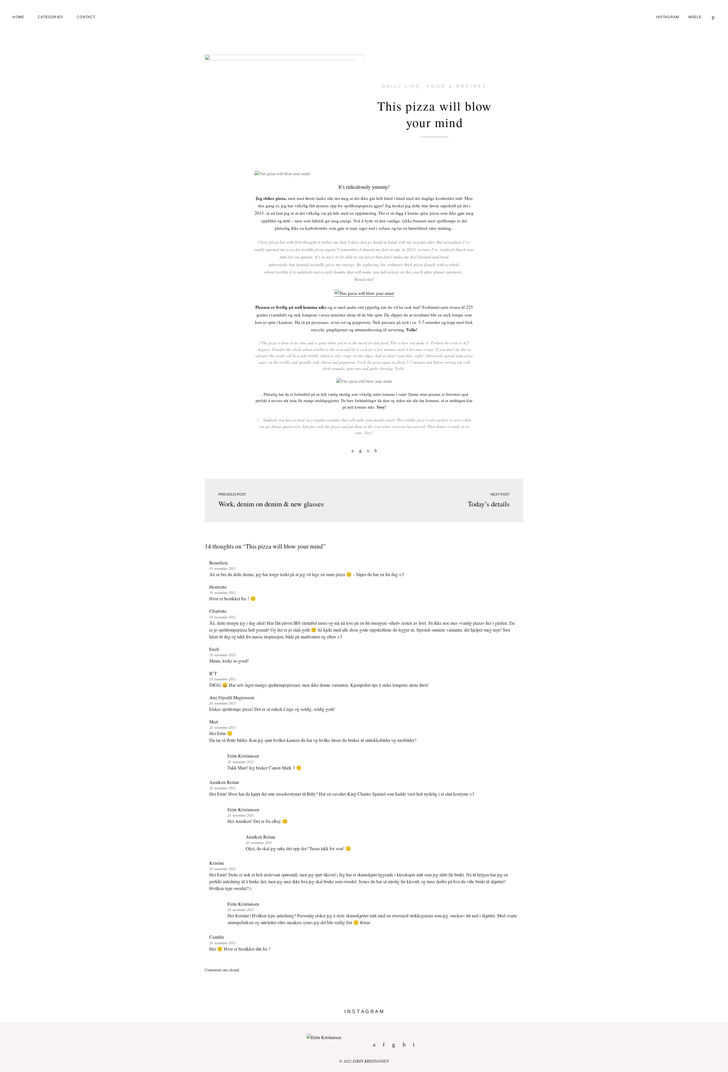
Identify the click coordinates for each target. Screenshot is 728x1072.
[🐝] (273, 1020)
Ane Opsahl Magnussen (231, 697)
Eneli (214, 649)
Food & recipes (457, 86)
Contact (86, 17)
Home (18, 17)
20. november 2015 (222, 703)
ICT (213, 673)
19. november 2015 (222, 569)
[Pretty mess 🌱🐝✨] (91, 1020)
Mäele (695, 17)
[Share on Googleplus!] (375, 450)
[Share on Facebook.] (352, 450)
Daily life (401, 86)
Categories (50, 17)
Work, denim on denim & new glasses (271, 503)
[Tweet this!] (368, 450)
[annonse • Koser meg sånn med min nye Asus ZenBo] (455, 1020)
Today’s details (489, 503)
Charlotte (218, 611)
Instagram (667, 17)
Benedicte (218, 563)
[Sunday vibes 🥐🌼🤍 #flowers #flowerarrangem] (637, 1020)
